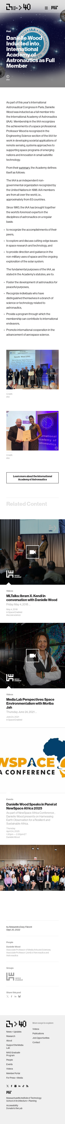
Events (9, 1064)
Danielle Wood (13, 837)
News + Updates (13, 1031)
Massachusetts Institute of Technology (23, 1098)
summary (24, 167)
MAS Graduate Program (13, 1054)
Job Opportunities (40, 1037)
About (9, 1040)
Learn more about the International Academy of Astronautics (32, 478)
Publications (38, 1033)
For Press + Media (14, 1077)
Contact (36, 1042)
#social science (13, 615)
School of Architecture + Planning (21, 1100)
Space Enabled (15, 612)
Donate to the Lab (14, 1108)
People (9, 1059)
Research (10, 1036)
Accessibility (12, 1105)
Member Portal (13, 1073)
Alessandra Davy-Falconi (20, 926)
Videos (9, 1068)
